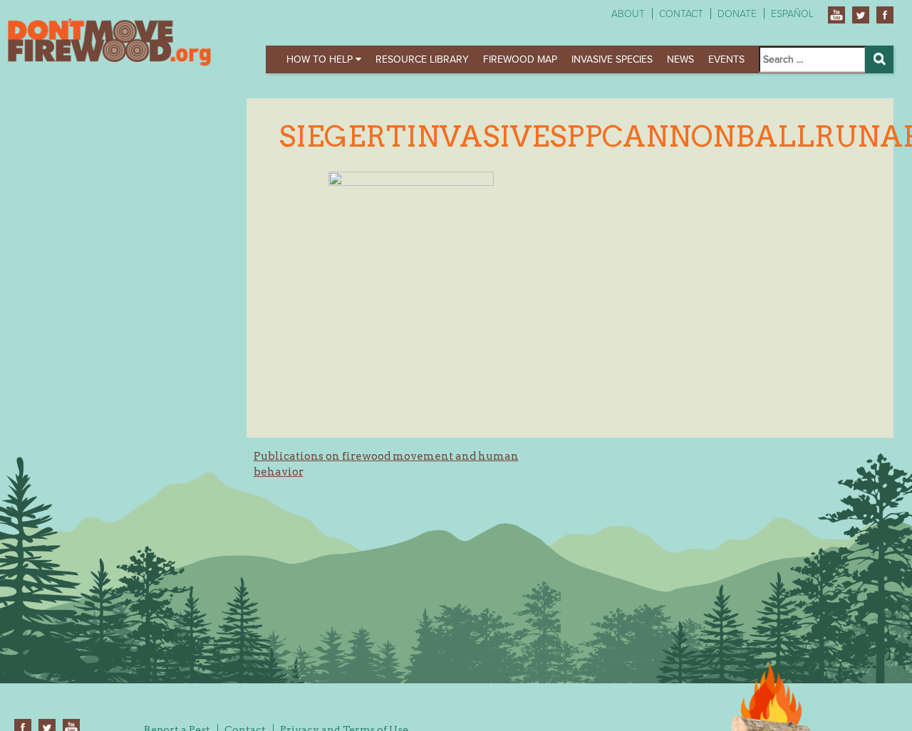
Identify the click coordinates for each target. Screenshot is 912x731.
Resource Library (422, 59)
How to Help (321, 59)
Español (792, 14)
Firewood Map (520, 59)
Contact (681, 14)
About (628, 14)
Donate (737, 14)
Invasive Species (612, 59)
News (680, 59)
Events (726, 59)
